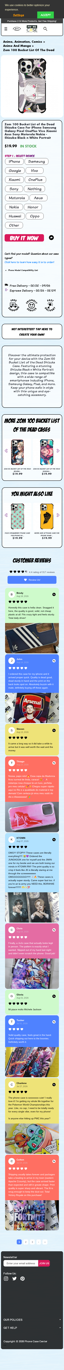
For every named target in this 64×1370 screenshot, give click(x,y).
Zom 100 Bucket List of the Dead (28, 50)
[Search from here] (44, 29)
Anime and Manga (17, 46)
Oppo (34, 216)
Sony (14, 188)
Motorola (17, 197)
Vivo (34, 170)
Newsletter (10, 1257)
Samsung (36, 161)
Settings (18, 15)
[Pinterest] (22, 1278)
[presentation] (7, 450)
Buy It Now (24, 237)
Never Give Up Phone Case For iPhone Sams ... (46, 534)
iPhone (14, 161)
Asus (38, 197)
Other (14, 225)
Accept (46, 15)
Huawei (15, 216)
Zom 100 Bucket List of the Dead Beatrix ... (17, 470)
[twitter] (14, 1278)
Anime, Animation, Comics (22, 41)
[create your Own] (19, 31)
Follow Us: (9, 1273)
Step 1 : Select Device (20, 156)
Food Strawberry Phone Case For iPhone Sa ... (17, 534)
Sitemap (4, 1345)
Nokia (14, 207)
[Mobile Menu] (7, 29)
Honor (33, 207)
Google (15, 170)
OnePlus (35, 179)
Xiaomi (14, 179)
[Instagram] (6, 1278)
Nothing (34, 188)
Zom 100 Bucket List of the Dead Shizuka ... (46, 470)
